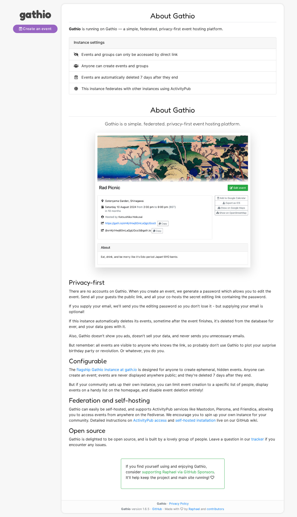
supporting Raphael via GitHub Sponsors (178, 472)
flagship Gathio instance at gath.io (107, 369)
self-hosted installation (195, 420)
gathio (35, 14)
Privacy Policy (179, 503)
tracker (257, 439)
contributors (215, 509)
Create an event (37, 29)
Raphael (194, 509)
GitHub (157, 509)
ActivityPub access (150, 420)
